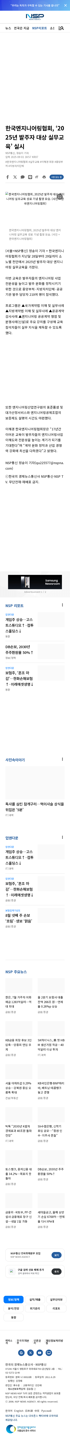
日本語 (29, 1410)
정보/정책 (13, 1299)
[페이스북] (7, 177)
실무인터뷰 (56, 1299)
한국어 (8, 1410)
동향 (13, 1317)
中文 (36, 1410)
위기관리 (35, 1308)
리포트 (56, 1308)
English (18, 1410)
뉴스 (8, 28)
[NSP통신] (35, 17)
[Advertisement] (35, 372)
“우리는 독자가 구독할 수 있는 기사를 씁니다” (35, 5)
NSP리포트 (39, 28)
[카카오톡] (22, 177)
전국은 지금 (21, 28)
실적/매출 (35, 1299)
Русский (46, 1410)
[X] (15, 177)
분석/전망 (13, 1308)
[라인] (30, 177)
